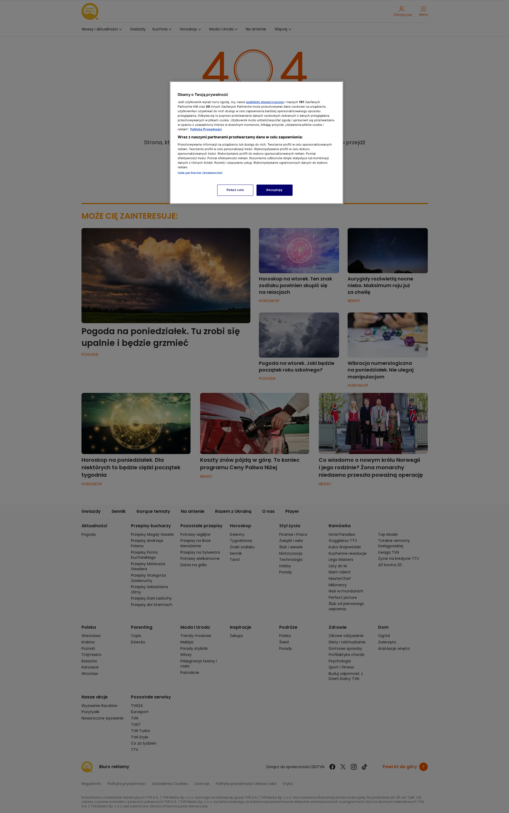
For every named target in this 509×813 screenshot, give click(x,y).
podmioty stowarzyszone (265, 102)
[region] (256, 142)
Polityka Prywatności (206, 129)
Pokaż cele (235, 190)
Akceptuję (274, 190)
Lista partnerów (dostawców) (200, 173)
